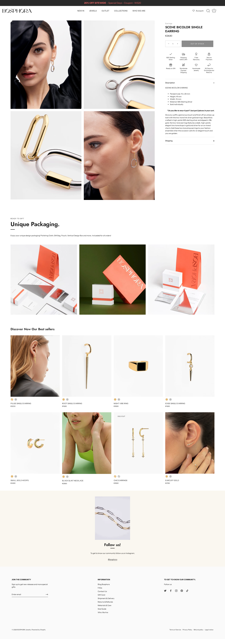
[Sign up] (47, 594)
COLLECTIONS (121, 11)
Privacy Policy (187, 630)
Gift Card (101, 595)
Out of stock (197, 44)
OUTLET (105, 11)
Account (199, 11)
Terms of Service (175, 630)
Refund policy (198, 630)
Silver (15, 399)
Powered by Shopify (39, 630)
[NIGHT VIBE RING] (138, 366)
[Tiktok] (187, 590)
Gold (12, 399)
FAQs (100, 588)
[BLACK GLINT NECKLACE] (86, 443)
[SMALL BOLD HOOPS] (35, 443)
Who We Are (103, 612)
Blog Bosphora (104, 584)
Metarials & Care (104, 605)
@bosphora (112, 559)
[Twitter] (165, 590)
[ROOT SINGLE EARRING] (86, 366)
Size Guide (102, 609)
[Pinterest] (182, 590)
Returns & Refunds (105, 602)
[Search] (208, 10)
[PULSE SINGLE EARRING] (35, 366)
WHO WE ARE (138, 11)
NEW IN (80, 11)
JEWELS (93, 11)
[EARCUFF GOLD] (189, 443)
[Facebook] (171, 590)
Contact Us (102, 591)
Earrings (168, 23)
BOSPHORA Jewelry (24, 630)
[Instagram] (176, 590)
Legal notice (209, 630)
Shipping (168, 141)
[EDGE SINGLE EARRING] (189, 366)
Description (170, 83)
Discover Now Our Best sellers (32, 329)
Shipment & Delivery (106, 598)
